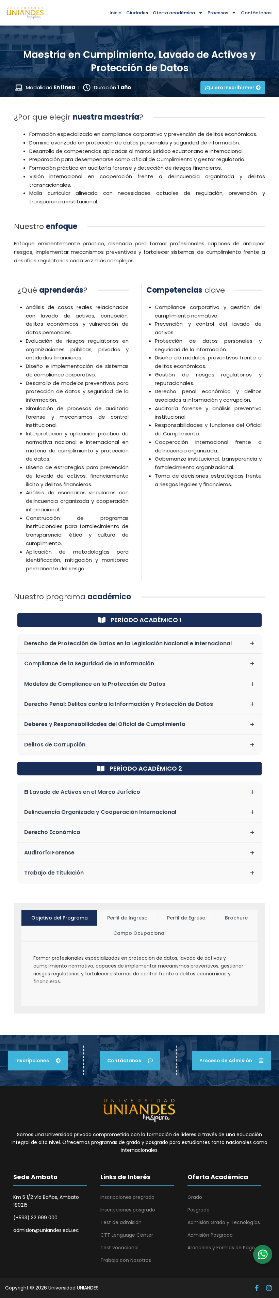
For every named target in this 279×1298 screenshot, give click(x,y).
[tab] (59, 918)
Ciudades (137, 13)
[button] (262, 1254)
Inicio (115, 13)
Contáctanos (256, 13)
